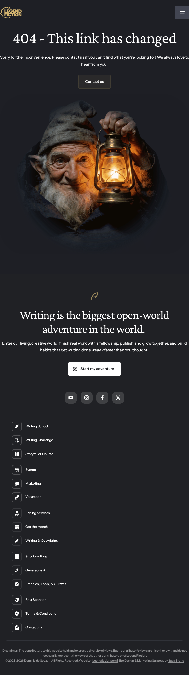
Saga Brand (176, 660)
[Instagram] (87, 398)
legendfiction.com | (105, 660)
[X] (118, 398)
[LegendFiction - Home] (11, 12)
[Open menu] (182, 12)
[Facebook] (102, 398)
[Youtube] (71, 398)
